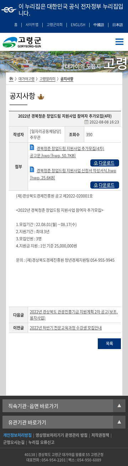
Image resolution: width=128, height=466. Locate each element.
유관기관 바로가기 (64, 422)
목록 (109, 343)
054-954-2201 (54, 459)
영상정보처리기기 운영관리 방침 (61, 435)
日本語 (117, 24)
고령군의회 (55, 24)
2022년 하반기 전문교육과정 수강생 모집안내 (66, 328)
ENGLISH (78, 24)
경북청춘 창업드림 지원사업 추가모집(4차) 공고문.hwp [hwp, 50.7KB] (67, 152)
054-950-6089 (89, 459)
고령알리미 (47, 78)
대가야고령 (26, 78)
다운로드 (106, 163)
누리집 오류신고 (41, 442)
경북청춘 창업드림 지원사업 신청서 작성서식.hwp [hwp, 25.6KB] (73, 174)
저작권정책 (100, 435)
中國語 (99, 24)
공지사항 (66, 78)
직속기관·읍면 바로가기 (64, 405)
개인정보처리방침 (17, 435)
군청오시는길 (14, 442)
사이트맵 (32, 24)
